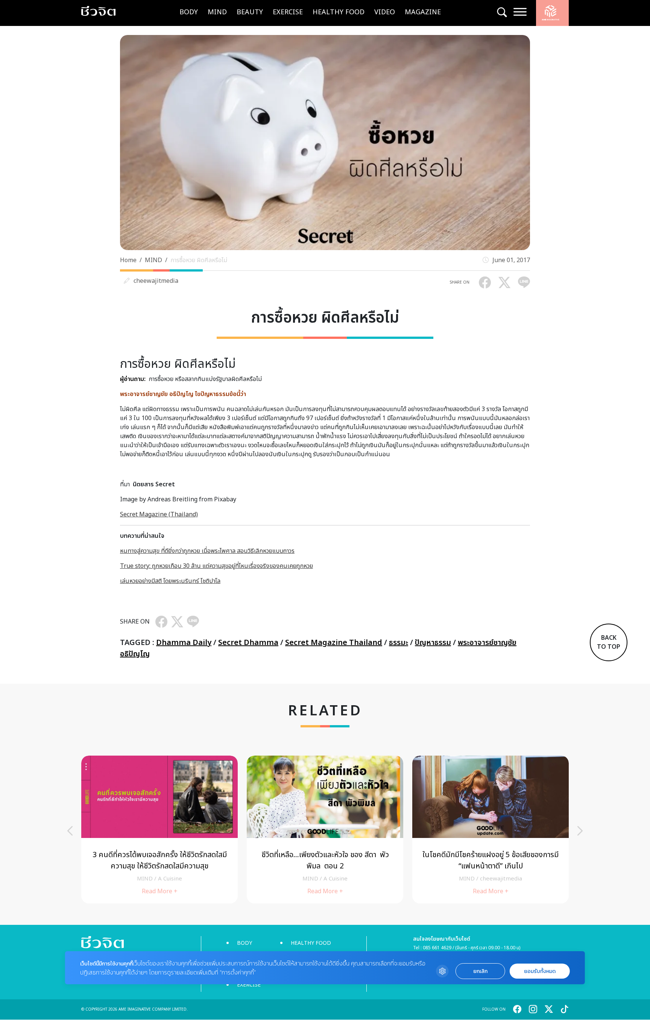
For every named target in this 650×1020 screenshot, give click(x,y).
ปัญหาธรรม (433, 642)
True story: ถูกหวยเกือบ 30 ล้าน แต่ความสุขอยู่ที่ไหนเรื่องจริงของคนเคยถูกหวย (216, 566)
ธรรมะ (398, 642)
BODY (188, 12)
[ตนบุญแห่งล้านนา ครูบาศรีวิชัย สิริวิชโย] (159, 829)
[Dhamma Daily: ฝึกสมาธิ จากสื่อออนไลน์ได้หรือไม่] (490, 829)
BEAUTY (250, 12)
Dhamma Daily (183, 642)
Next (580, 830)
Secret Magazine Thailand (333, 642)
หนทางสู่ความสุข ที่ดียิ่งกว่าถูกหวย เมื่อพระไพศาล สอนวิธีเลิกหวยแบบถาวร (207, 551)
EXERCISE (288, 12)
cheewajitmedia (156, 280)
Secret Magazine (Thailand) (159, 514)
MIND (217, 12)
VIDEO (384, 12)
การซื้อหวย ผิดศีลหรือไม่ (198, 260)
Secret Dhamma (248, 642)
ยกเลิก (480, 971)
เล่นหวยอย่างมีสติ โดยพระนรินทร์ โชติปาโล (170, 581)
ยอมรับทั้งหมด (540, 971)
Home (128, 260)
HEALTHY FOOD (338, 12)
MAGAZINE (423, 12)
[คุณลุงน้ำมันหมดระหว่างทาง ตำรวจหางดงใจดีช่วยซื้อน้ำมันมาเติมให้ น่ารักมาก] (325, 829)
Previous (70, 830)
